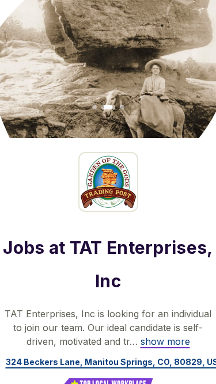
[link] (165, 341)
